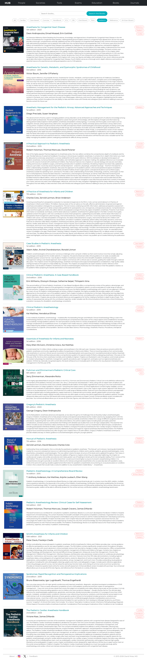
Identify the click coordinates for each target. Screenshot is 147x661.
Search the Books (97, 13)
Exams (78, 3)
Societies (40, 3)
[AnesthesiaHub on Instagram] (19, 656)
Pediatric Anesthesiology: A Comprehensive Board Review (54, 471)
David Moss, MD (131, 656)
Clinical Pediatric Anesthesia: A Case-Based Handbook (52, 275)
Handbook (57, 20)
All (15, 20)
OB (73, 20)
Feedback (33, 656)
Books (116, 3)
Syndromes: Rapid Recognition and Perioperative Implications (56, 574)
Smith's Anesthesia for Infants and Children (47, 534)
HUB (7, 2)
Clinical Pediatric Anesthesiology (42, 307)
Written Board (127, 20)
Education (97, 3)
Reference (114, 20)
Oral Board (82, 20)
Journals (134, 3)
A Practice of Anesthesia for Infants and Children (49, 191)
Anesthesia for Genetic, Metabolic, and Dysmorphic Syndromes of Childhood (63, 67)
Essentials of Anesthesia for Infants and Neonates (50, 339)
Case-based (34, 20)
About (12, 656)
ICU (66, 20)
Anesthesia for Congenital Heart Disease (45, 27)
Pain (93, 20)
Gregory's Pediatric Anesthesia (41, 404)
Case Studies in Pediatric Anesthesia (43, 243)
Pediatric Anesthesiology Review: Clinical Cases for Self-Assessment (59, 502)
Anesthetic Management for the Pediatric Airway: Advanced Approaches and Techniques (69, 107)
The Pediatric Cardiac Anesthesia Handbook (47, 610)
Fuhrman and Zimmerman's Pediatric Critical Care (50, 370)
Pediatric (102, 20)
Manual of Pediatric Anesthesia (41, 439)
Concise (46, 20)
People (21, 3)
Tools (59, 3)
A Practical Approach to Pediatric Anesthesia (48, 143)
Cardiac (23, 20)
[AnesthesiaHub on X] (25, 656)
